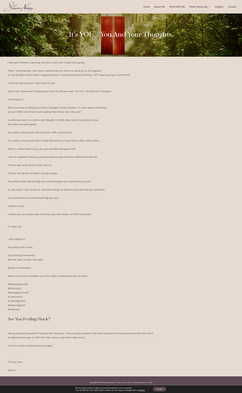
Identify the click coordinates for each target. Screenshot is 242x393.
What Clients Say (198, 6)
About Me (159, 6)
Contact (232, 6)
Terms (130, 382)
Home (146, 6)
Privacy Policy (121, 382)
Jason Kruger (148, 382)
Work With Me (177, 6)
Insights (219, 6)
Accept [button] (159, 389)
